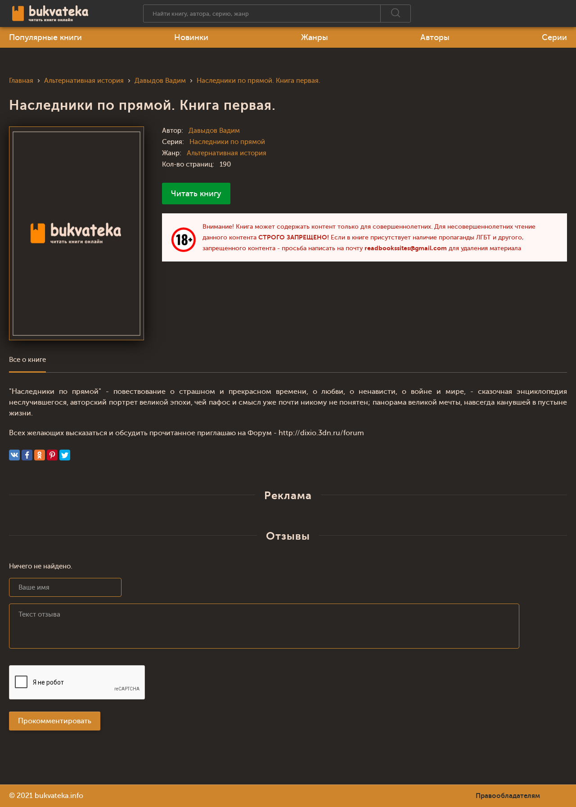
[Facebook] (27, 455)
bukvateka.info (59, 796)
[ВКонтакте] (14, 455)
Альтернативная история (226, 153)
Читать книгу (196, 193)
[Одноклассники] (39, 455)
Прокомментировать (54, 721)
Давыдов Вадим (214, 131)
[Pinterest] (52, 455)
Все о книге (27, 360)
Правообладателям (508, 796)
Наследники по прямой (227, 142)
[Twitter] (64, 455)
